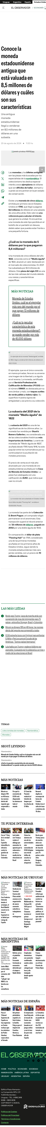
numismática (32, 178)
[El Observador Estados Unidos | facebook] (29, 1056)
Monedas (6, 735)
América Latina (21, 1072)
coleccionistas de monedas (13, 730)
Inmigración (7, 1072)
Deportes (35, 1072)
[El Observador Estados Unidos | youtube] (39, 1056)
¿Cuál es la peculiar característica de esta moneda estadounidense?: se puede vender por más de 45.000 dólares (21, 764)
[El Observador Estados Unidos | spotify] (33, 1060)
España (26, 1076)
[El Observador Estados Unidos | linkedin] (28, 1060)
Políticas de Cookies (9, 1112)
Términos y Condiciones (10, 1119)
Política (12, 1069)
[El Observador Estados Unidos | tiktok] (43, 1056)
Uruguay (6, 2)
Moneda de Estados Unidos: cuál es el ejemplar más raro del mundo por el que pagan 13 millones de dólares (21, 755)
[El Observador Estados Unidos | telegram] (38, 1060)
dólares (39, 200)
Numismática (32, 730)
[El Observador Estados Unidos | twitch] (43, 1060)
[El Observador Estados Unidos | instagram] (34, 1056)
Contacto (5, 1122)
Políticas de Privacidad (10, 1115)
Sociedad (33, 1069)
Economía (39, 8)
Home (3, 1069)
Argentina (17, 2)
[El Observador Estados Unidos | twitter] (25, 1056)
